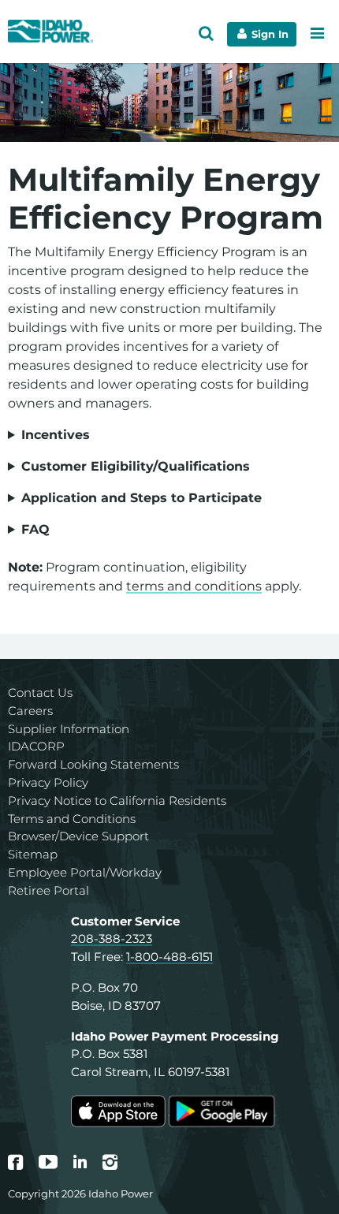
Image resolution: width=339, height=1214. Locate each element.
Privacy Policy (48, 782)
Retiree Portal (48, 890)
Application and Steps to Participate (141, 497)
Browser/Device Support (78, 836)
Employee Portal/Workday (85, 872)
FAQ (35, 529)
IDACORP (36, 746)
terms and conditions (194, 586)
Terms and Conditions (72, 818)
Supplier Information (68, 728)
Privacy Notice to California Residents (117, 800)
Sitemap (33, 854)
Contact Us (40, 692)
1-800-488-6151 (169, 956)
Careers (30, 710)
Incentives (55, 434)
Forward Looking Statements (93, 764)
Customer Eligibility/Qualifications (135, 466)
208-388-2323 (111, 938)
